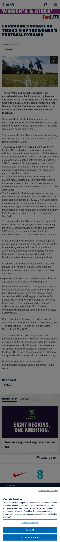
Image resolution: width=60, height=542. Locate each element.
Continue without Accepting (48, 491)
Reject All (30, 530)
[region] (30, 514)
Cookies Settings (30, 523)
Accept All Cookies (30, 537)
